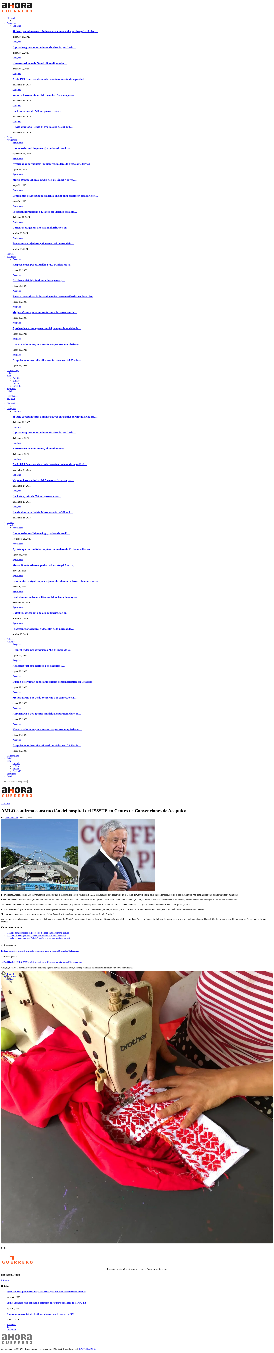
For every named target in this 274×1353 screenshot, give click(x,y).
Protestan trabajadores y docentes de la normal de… (43, 243)
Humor (16, 383)
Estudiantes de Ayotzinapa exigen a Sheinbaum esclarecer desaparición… (55, 195)
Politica (10, 254)
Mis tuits (5, 1280)
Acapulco (11, 256)
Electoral (11, 18)
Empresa (11, 398)
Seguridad (11, 388)
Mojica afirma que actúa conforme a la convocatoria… (45, 312)
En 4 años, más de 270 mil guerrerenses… (37, 110)
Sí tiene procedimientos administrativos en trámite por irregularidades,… (55, 31)
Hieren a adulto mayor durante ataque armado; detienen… (47, 344)
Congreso (11, 23)
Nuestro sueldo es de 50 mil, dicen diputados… (40, 63)
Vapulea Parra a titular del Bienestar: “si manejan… (43, 94)
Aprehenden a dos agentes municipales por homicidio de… (47, 328)
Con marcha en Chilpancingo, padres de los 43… (41, 147)
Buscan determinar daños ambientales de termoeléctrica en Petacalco (53, 296)
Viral (9, 375)
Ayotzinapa (12, 140)
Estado (10, 391)
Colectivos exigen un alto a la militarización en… (41, 227)
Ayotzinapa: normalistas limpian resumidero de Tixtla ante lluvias (51, 163)
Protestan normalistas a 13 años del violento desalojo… (45, 211)
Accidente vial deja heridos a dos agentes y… (39, 280)
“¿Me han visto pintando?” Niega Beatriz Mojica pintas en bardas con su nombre (46, 1291)
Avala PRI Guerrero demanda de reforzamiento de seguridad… (50, 79)
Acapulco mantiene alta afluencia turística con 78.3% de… (47, 360)
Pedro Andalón (11, 817)
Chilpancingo (13, 370)
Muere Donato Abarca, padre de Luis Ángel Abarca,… (45, 179)
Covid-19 (17, 386)
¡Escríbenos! (12, 396)
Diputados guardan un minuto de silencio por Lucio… (44, 47)
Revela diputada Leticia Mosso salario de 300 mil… (43, 126)
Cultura (10, 137)
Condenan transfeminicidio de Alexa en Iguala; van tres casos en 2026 (40, 1314)
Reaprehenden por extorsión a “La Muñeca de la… (42, 264)
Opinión (16, 378)
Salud (9, 373)
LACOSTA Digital (87, 1349)
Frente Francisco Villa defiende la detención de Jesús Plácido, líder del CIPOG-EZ (46, 1303)
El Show (16, 381)
